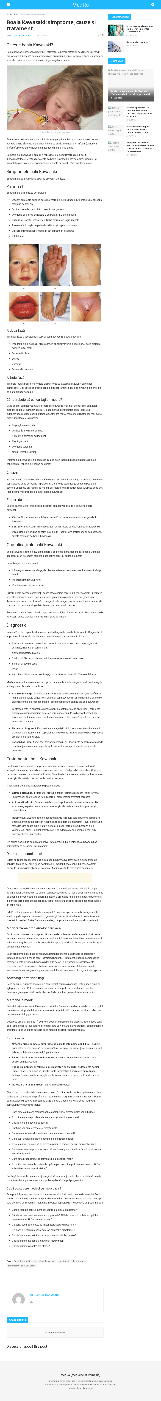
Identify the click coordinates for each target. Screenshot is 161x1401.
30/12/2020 (41, 35)
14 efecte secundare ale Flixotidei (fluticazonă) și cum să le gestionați (130, 93)
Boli (16, 14)
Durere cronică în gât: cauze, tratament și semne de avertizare (138, 129)
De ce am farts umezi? (138, 42)
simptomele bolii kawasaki (71, 1261)
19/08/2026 (117, 98)
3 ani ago (132, 36)
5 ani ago (132, 46)
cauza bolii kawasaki (44, 1261)
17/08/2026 (132, 136)
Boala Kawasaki (22, 1261)
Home (9, 14)
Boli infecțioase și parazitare (32, 14)
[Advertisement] (55, 878)
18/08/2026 (132, 120)
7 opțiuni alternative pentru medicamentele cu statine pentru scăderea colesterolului (140, 147)
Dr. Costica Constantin (20, 35)
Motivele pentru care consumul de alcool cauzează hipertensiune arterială (139, 112)
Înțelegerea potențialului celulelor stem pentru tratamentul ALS (139, 29)
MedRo (80, 4)
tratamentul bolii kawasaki (21, 1266)
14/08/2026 (132, 155)
